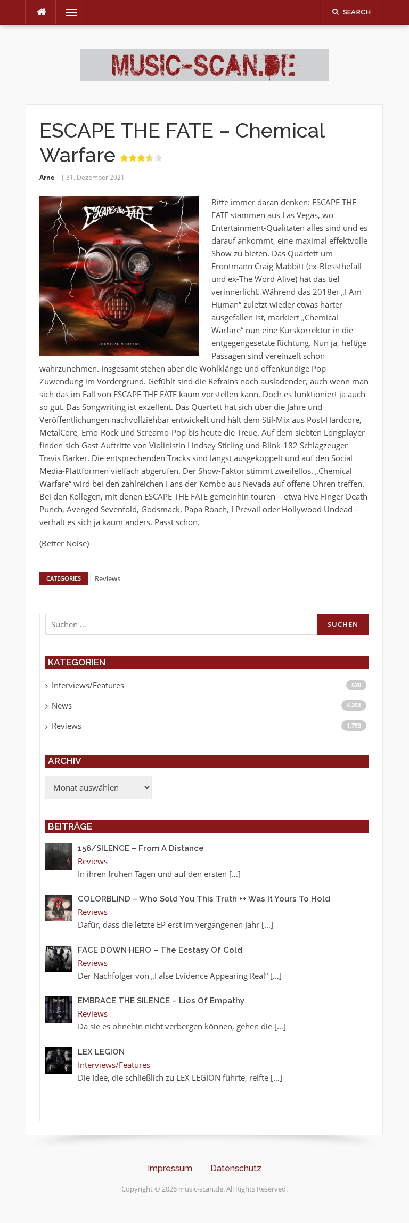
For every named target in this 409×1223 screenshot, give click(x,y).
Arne (46, 177)
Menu (67, 12)
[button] (23, 1199)
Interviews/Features (88, 685)
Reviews (107, 578)
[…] (235, 873)
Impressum (170, 1168)
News (62, 705)
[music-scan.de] (204, 63)
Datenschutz (235, 1168)
